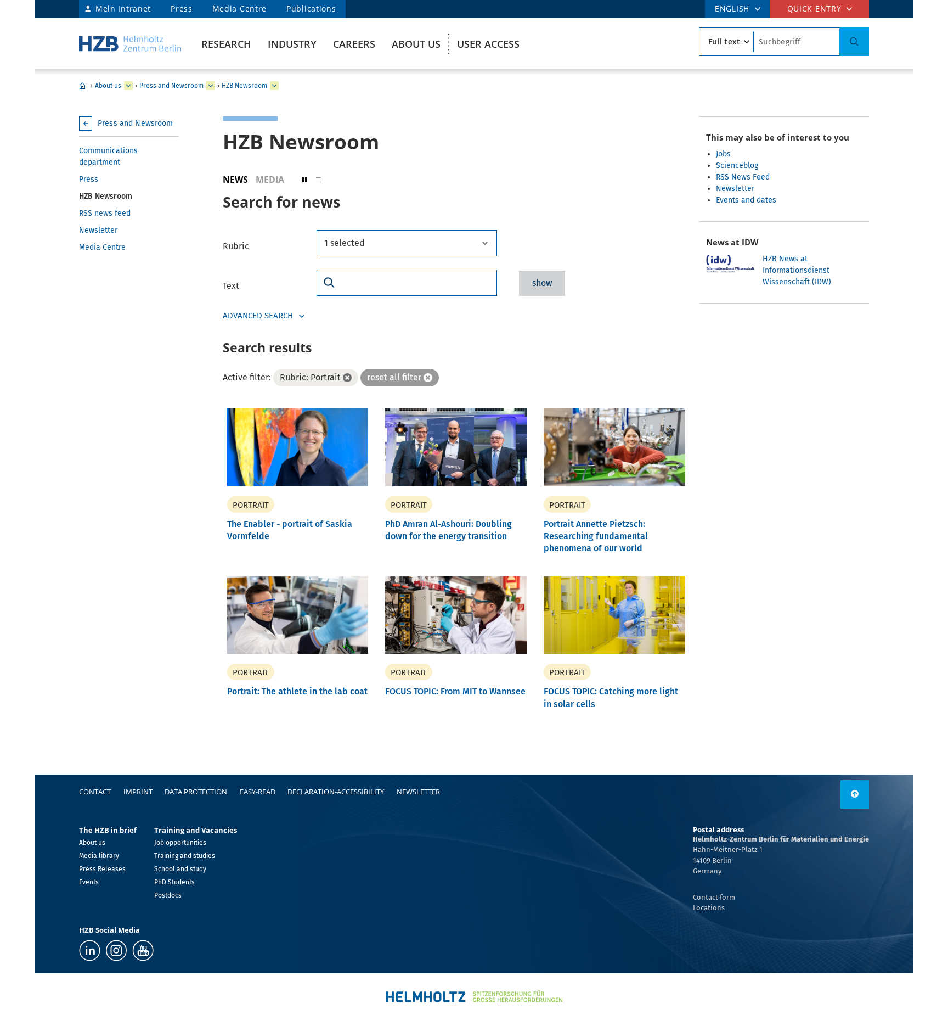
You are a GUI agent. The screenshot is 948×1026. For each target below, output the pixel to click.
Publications (311, 8)
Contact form (714, 897)
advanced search (258, 316)
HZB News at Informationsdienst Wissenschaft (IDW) (797, 270)
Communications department (108, 156)
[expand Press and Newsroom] (210, 85)
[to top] (854, 794)
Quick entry (814, 8)
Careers (354, 44)
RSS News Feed (743, 177)
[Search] (854, 41)
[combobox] (407, 243)
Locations (709, 908)
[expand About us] (128, 85)
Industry (292, 44)
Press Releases (102, 869)
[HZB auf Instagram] (116, 950)
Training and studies (184, 856)
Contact (95, 792)
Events (89, 882)
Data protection (196, 792)
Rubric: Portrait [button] (310, 377)
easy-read (257, 792)
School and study (180, 869)
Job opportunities (180, 842)
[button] (305, 179)
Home (82, 85)
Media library (99, 856)
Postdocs (168, 895)
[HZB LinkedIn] (89, 950)
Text (231, 286)
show (542, 283)
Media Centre (239, 8)
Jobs (723, 154)
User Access (488, 44)
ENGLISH (732, 8)
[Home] (130, 44)
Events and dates (746, 200)
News (235, 179)
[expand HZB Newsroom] (274, 85)
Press (182, 8)
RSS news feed (105, 213)
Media (270, 179)
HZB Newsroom (244, 85)
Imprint (138, 792)
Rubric (236, 246)
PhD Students (174, 882)
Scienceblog (737, 165)
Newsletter (98, 230)
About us (416, 44)
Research (226, 44)
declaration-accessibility (335, 792)
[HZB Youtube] (143, 950)
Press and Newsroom (171, 85)
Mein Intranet (123, 8)
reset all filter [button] (394, 377)
